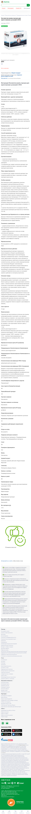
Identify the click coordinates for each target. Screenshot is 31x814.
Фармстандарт (16, 73)
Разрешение (4, 642)
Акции (3, 8)
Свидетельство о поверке (7, 674)
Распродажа (10, 8)
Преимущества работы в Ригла (8, 710)
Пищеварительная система (21, 15)
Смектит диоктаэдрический (11, 75)
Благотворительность (6, 666)
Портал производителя (6, 698)
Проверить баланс (5, 687)
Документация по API (6, 703)
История (3, 661)
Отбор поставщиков (6, 702)
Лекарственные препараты (10, 15)
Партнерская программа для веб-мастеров (11, 706)
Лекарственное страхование (7, 670)
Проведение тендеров (6, 695)
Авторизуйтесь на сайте (6, 561)
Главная (2, 15)
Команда (3, 663)
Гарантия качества (5, 672)
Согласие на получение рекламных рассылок (11, 656)
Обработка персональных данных (9, 654)
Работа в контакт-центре (7, 715)
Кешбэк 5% (18, 8)
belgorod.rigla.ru (22, 745)
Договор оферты (5, 648)
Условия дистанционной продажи (9, 643)
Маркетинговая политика (7, 645)
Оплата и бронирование (7, 632)
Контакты (3, 664)
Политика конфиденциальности (8, 637)
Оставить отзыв (4, 667)
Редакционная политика (7, 669)
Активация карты (5, 684)
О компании (4, 659)
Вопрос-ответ (4, 690)
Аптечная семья (5, 682)
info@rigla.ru (11, 796)
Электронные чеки (5, 691)
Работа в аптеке (5, 712)
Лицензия (3, 640)
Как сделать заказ (5, 631)
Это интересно (4, 636)
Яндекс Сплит (4, 26)
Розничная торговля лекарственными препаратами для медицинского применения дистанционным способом (14, 652)
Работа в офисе (4, 713)
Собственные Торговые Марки (8, 705)
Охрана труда (4, 716)
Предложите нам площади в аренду (9, 700)
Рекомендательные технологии (8, 677)
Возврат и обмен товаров (7, 647)
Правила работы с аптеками (7, 678)
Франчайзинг (4, 697)
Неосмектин (4, 78)
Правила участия (5, 685)
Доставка (3, 634)
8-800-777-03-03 (5, 780)
